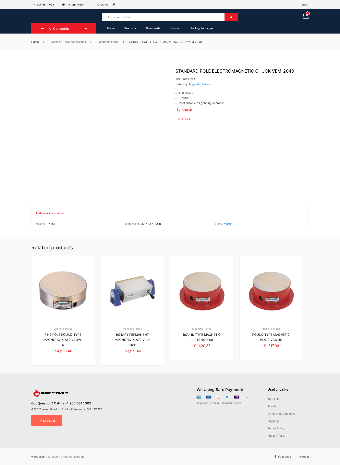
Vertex (228, 223)
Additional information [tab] (49, 213)
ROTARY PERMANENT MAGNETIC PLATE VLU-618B (132, 340)
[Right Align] (231, 17)
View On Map (47, 420)
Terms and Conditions (281, 413)
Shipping (273, 421)
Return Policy (75, 4)
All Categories (59, 29)
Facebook (284, 456)
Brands (271, 406)
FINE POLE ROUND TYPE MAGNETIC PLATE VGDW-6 (62, 340)
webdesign (38, 456)
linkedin (304, 456)
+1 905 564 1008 (43, 4)
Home (111, 28)
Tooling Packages (201, 28)
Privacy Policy (276, 435)
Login (305, 4)
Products (130, 28)
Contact (175, 28)
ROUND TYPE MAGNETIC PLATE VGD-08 (202, 337)
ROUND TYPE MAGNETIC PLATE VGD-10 (271, 337)
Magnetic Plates (108, 41)
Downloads (153, 28)
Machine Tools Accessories (68, 41)
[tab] (49, 214)
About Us (273, 399)
